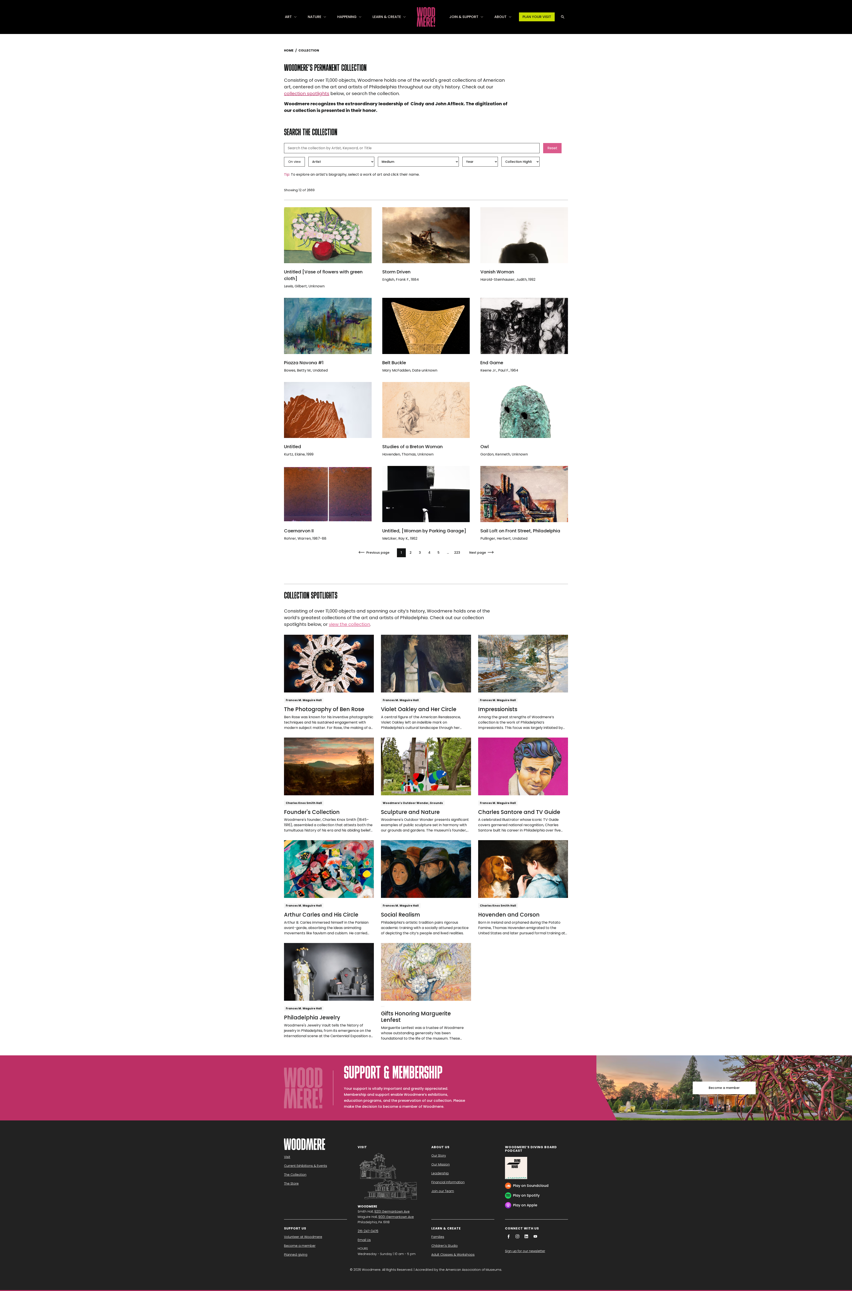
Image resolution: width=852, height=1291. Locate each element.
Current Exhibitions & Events (305, 1166)
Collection (308, 50)
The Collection (295, 1174)
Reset (552, 148)
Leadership (440, 1173)
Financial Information (448, 1182)
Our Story (438, 1155)
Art (288, 16)
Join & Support (463, 16)
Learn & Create (387, 16)
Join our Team (442, 1191)
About (500, 16)
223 (457, 552)
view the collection (349, 624)
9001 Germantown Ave (396, 1217)
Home (289, 50)
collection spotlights (306, 93)
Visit (287, 1157)
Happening (347, 16)
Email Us (364, 1240)
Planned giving (295, 1254)
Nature (314, 16)
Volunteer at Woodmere (303, 1237)
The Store (291, 1183)
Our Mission (440, 1164)
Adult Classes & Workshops (453, 1254)
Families (437, 1237)
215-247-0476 (368, 1231)
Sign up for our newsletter (525, 1251)
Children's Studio (444, 1245)
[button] (291, 16)
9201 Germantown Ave (392, 1211)
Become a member (724, 1088)
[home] (426, 17)
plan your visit (537, 16)
